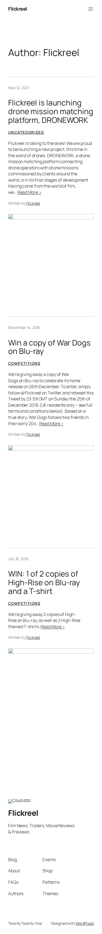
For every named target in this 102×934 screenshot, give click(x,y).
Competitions (24, 363)
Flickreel (17, 8)
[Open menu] (90, 9)
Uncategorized (26, 132)
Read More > (29, 192)
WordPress (85, 923)
